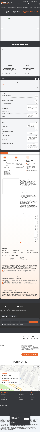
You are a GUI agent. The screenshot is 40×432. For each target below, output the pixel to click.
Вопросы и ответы (22, 399)
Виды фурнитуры (34, 1)
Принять (26, 419)
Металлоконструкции (12, 7)
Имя (3, 319)
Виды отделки (25, 1)
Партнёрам (32, 396)
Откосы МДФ (19, 7)
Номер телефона (15, 319)
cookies (19, 414)
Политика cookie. (35, 413)
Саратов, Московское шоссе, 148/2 (11, 378)
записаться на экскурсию (30, 354)
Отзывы (34, 7)
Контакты (31, 399)
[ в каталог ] (3, 78)
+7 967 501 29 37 (7, 377)
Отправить (33, 322)
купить (8, 73)
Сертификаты (32, 397)
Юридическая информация (35, 400)
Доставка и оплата (23, 400)
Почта (22, 319)
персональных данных (19, 324)
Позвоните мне (36, 3)
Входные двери (3, 7)
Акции (31, 7)
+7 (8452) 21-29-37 (21, 3)
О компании (25, 7)
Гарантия (31, 394)
